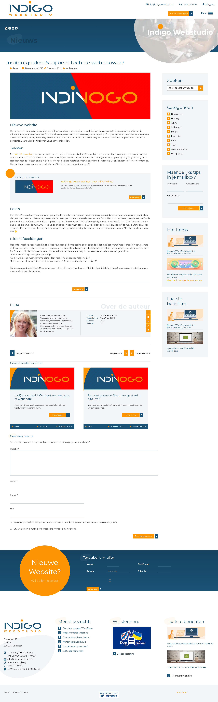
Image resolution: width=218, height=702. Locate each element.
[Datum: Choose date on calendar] (109, 580)
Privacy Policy (182, 692)
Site (12, 508)
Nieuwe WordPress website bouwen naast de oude (181, 252)
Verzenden (92, 589)
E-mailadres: (173, 195)
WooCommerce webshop (75, 633)
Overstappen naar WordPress (77, 628)
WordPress (176, 154)
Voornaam (172, 184)
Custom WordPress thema (75, 637)
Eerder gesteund (125, 654)
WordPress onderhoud (74, 642)
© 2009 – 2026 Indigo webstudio (16, 692)
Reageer (73, 68)
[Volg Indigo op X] (6, 29)
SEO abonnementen (72, 651)
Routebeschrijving (16, 662)
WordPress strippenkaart (75, 646)
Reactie (14, 449)
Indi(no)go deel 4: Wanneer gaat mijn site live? (87, 181)
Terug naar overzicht (25, 353)
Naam (13, 481)
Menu (204, 13)
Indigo (174, 132)
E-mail (14, 495)
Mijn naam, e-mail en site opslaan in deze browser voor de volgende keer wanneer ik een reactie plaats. (65, 522)
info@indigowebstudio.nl (20, 659)
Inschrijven (188, 208)
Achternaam (192, 184)
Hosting (175, 118)
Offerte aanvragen (178, 13)
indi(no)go (176, 127)
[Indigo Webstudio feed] (9, 29)
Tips (173, 145)
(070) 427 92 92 (25, 652)
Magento (175, 136)
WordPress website (24, 154)
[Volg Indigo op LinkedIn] (13, 29)
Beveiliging (176, 114)
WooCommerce (179, 149)
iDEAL (174, 123)
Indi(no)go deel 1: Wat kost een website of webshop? (42, 397)
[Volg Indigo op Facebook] (16, 29)
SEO (173, 140)
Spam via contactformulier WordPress (186, 667)
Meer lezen (135, 197)
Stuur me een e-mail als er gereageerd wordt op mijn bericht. (45, 529)
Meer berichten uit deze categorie (184, 280)
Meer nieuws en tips (181, 676)
